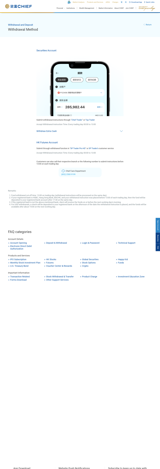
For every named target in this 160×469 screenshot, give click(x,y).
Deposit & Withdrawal (56, 243)
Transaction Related (20, 276)
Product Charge (89, 276)
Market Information (106, 8)
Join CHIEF (129, 8)
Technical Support (126, 243)
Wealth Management (86, 8)
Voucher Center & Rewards (59, 266)
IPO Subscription (18, 259)
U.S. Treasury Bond (19, 266)
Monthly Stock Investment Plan (25, 262)
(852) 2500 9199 (68, 174)
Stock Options (89, 262)
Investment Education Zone (131, 276)
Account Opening (18, 243)
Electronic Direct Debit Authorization (21, 247)
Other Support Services (57, 280)
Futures (50, 262)
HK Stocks (51, 259)
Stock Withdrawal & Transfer (60, 276)
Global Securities (90, 259)
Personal (60, 8)
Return (149, 24)
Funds (121, 262)
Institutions (71, 8)
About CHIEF (119, 8)
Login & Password (90, 243)
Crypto (85, 266)
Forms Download (18, 280)
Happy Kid (123, 259)
